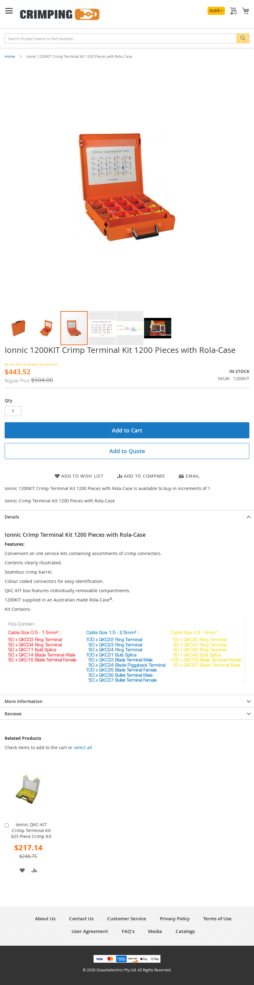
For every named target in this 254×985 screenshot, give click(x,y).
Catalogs (185, 931)
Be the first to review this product (31, 364)
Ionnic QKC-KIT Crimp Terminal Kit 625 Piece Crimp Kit (31, 830)
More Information (23, 701)
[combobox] (127, 38)
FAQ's (128, 931)
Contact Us (81, 918)
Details (12, 517)
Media (155, 931)
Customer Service (126, 918)
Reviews (13, 714)
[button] (216, 11)
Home (10, 56)
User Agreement (90, 931)
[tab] (127, 516)
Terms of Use (217, 918)
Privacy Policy (175, 918)
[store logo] (60, 14)
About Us (45, 918)
